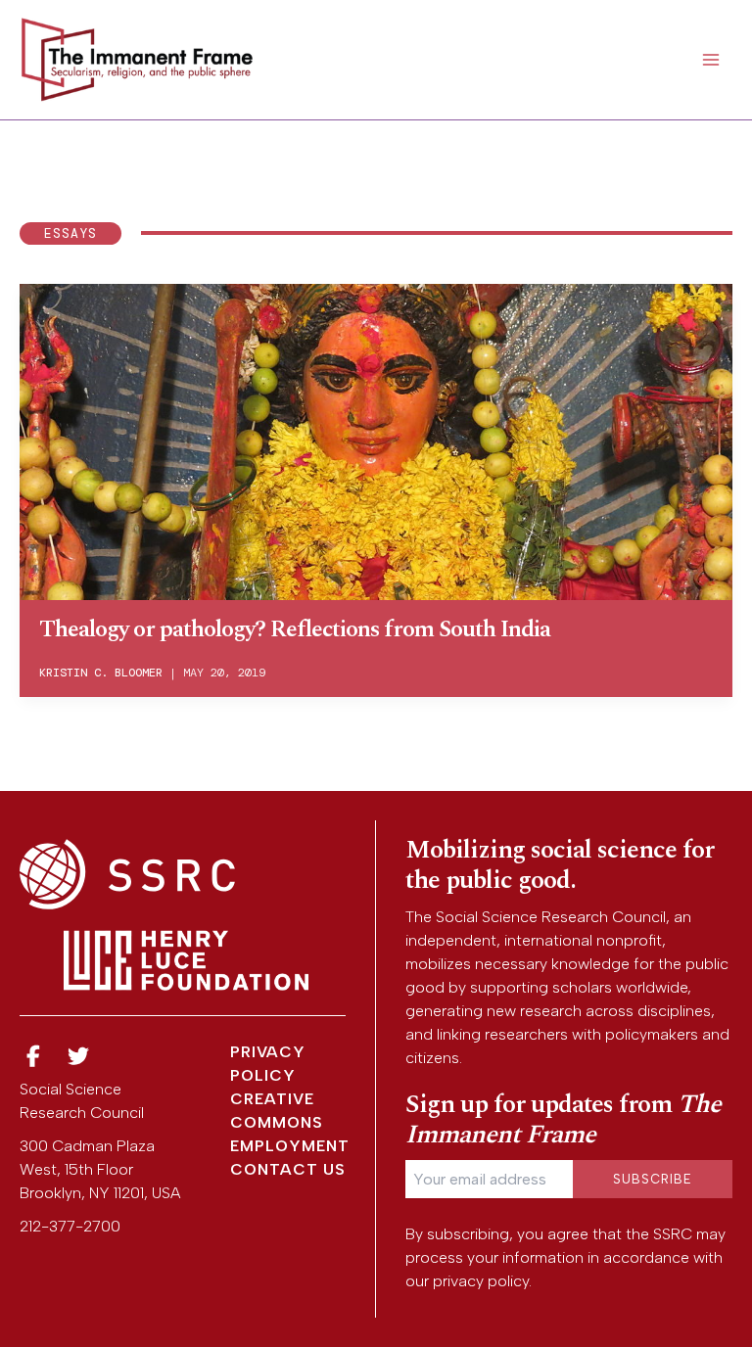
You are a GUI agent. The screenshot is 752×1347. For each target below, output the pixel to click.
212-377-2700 (70, 1226)
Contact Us (288, 1169)
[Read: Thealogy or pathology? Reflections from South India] (376, 440)
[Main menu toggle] (710, 59)
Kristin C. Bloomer (101, 672)
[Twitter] (79, 1057)
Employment (290, 1146)
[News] (33, 1057)
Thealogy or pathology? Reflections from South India (294, 629)
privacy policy (481, 1281)
